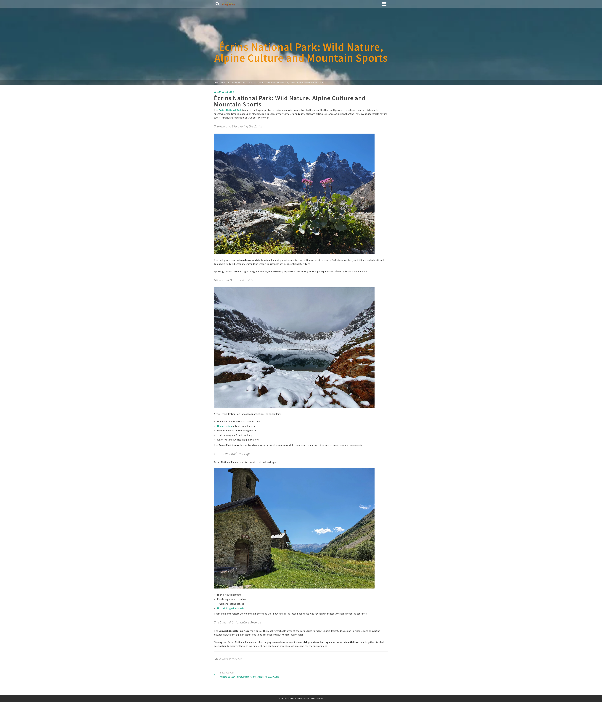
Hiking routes (224, 426)
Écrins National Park (232, 658)
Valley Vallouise (224, 92)
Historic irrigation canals (230, 608)
